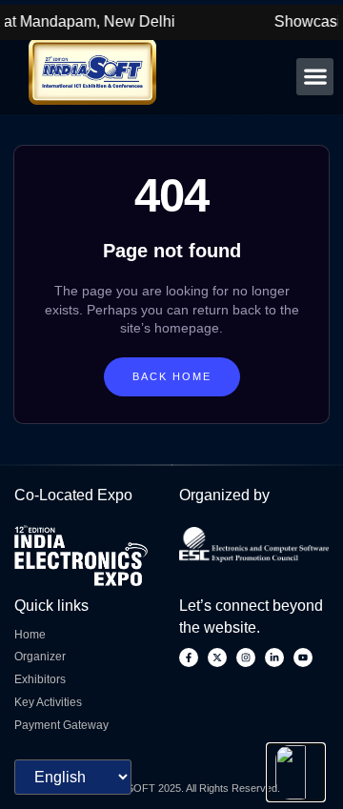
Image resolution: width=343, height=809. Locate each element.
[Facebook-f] (188, 657)
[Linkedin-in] (274, 657)
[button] (314, 76)
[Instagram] (245, 657)
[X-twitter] (217, 657)
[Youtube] (303, 657)
